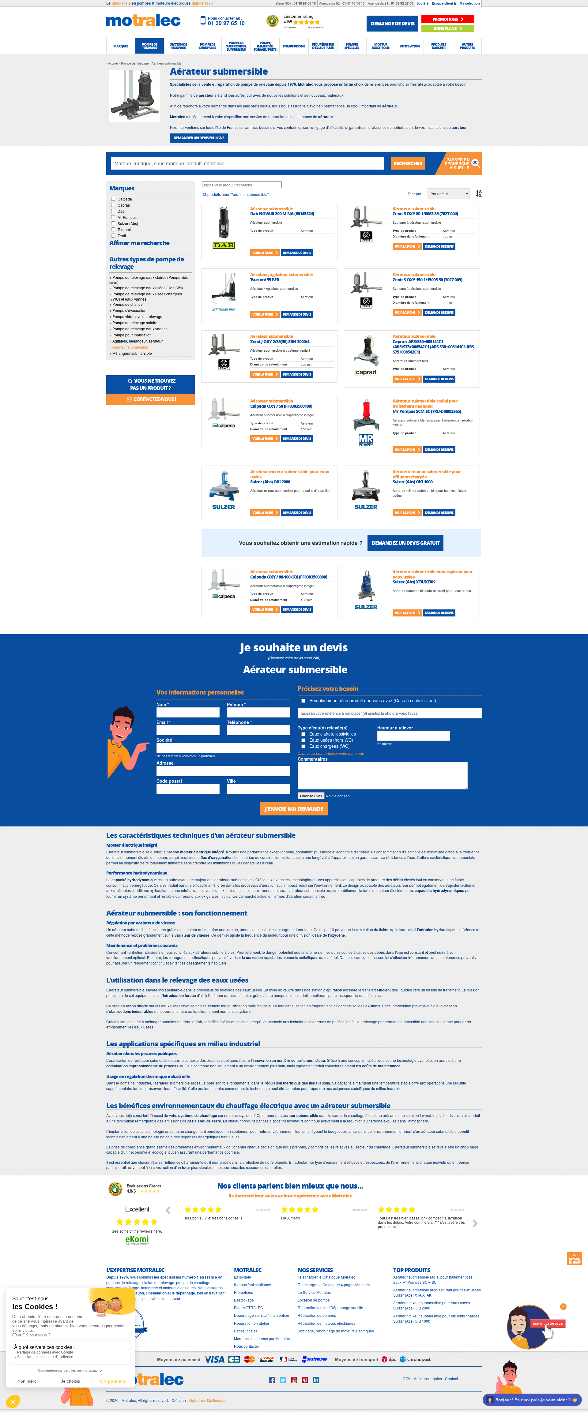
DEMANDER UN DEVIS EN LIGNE (199, 137)
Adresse (165, 763)
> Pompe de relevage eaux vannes (138, 328)
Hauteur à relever (395, 728)
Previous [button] (167, 1210)
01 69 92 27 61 (402, 3)
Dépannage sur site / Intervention (261, 1315)
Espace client (443, 3)
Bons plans (445, 28)
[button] (120, 46)
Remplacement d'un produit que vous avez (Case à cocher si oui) (372, 700)
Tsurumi (124, 229)
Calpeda (125, 198)
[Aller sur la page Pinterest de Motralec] (305, 1380)
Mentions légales (427, 1378)
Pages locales (246, 1330)
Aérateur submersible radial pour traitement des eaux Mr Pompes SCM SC (433, 1279)
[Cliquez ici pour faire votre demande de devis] (536, 1326)
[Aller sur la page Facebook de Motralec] (272, 1380)
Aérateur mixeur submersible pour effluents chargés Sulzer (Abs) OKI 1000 (436, 1318)
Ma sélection (470, 3)
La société (242, 1276)
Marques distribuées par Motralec (262, 1338)
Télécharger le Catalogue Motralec (326, 1276)
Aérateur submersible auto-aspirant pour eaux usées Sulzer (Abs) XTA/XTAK (437, 1292)
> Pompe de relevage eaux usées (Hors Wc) (146, 287)
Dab (121, 211)
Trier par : (415, 193)
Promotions (243, 1292)
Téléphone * (239, 722)
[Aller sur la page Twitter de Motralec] (283, 1380)
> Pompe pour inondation (130, 334)
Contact (451, 1378)
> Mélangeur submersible (130, 353)
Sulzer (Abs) (128, 223)
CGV (406, 1378)
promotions (445, 19)
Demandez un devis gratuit (405, 542)
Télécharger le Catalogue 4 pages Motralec (334, 1284)
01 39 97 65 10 (305, 3)
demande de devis (392, 23)
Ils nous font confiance (252, 1284)
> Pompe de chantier (126, 304)
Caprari (124, 205)
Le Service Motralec (314, 1292)
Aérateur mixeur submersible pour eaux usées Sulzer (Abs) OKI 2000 (431, 1305)
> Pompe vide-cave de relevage (135, 316)
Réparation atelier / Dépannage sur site (330, 1307)
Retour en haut (574, 1260)
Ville (231, 781)
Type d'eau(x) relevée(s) (323, 728)
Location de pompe (314, 1299)
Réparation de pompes (317, 1315)
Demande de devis (297, 252)
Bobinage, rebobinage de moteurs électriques (336, 1330)
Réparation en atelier (251, 1323)
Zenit (122, 235)
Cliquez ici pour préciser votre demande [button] (331, 753)
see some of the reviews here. (137, 1231)
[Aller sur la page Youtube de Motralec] (294, 1380)
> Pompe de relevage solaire (133, 322)
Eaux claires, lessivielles (332, 734)
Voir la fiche (262, 252)
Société (422, 3)
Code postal (169, 781)
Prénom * (236, 704)
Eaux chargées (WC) (329, 746)
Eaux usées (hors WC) (330, 740)
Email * (163, 722)
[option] (228, 1228)
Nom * (162, 704)
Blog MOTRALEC (248, 1307)
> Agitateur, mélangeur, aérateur (136, 340)
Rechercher (408, 163)
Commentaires (313, 759)
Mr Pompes (127, 217)
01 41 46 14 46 (353, 3)
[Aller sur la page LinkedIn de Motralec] (316, 1380)
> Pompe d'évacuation (127, 310)
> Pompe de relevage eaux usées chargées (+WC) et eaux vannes (145, 296)
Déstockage (244, 1299)
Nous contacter (246, 1346)
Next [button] (475, 1223)
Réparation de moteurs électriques (326, 1323)
